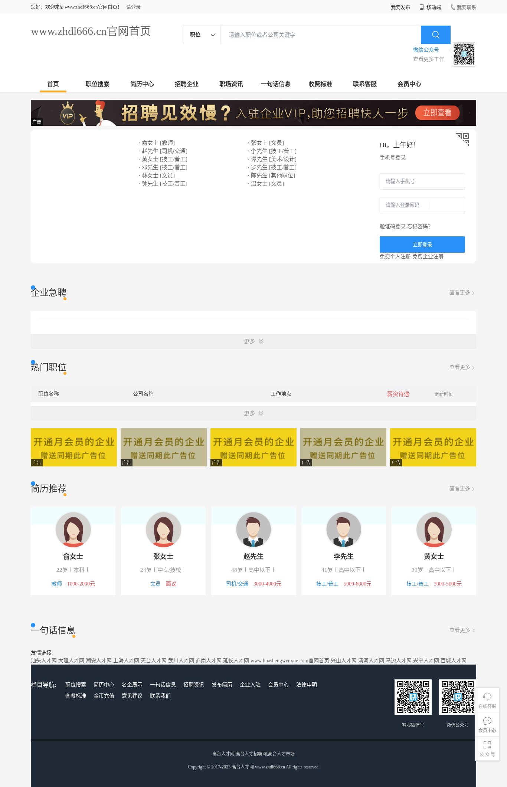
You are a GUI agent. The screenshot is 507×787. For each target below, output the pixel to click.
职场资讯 (231, 84)
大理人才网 (71, 660)
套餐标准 (75, 696)
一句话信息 (276, 84)
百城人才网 (454, 660)
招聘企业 (187, 84)
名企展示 (132, 685)
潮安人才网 (99, 660)
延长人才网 (236, 660)
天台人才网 (154, 660)
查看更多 (459, 292)
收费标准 (320, 84)
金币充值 (104, 696)
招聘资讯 (193, 685)
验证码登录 (393, 226)
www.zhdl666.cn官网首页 (91, 31)
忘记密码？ (420, 226)
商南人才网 (209, 660)
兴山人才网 (344, 660)
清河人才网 (371, 660)
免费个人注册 (395, 256)
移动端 (433, 7)
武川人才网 (181, 660)
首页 (53, 84)
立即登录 (422, 244)
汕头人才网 (44, 660)
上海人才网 (126, 660)
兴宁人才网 (426, 660)
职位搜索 (97, 84)
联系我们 (160, 696)
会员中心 (409, 84)
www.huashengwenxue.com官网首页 (290, 660)
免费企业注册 (428, 256)
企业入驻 (250, 685)
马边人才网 (399, 660)
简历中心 (142, 84)
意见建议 (132, 696)
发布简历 (222, 685)
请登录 (133, 7)
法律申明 (306, 685)
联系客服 (365, 84)
